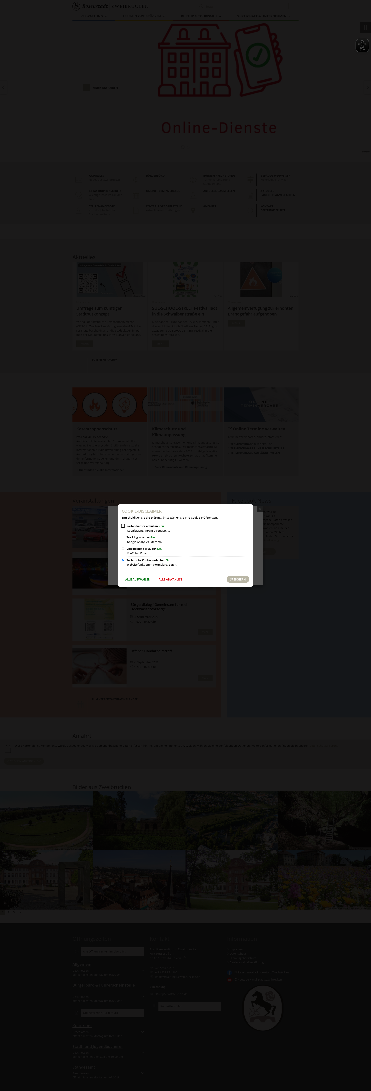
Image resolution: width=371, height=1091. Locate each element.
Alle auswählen (137, 579)
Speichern (238, 579)
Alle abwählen (170, 579)
